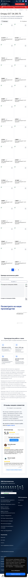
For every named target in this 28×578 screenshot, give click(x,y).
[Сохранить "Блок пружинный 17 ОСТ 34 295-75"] (25, 127)
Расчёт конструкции (20, 4)
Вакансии (3, 537)
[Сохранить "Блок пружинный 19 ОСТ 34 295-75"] (25, 107)
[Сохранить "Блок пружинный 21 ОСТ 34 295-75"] (25, 86)
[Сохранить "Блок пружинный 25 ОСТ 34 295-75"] (25, 46)
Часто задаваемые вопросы (7, 545)
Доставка (3, 540)
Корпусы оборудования (6, 515)
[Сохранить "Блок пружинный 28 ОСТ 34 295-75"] (12, 25)
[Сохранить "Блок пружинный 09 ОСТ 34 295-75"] (25, 208)
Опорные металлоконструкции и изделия (11, 9)
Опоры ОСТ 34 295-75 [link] (26, 9)
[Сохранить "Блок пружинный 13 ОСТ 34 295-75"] (25, 168)
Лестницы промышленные (7, 518)
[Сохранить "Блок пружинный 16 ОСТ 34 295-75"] (12, 147)
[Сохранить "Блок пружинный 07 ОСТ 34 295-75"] (25, 229)
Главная (1, 9)
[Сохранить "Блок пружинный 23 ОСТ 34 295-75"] (25, 66)
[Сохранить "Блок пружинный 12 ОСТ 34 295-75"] (12, 188)
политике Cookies (19, 566)
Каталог (4, 9)
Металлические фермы (6, 523)
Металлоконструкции (8, 9)
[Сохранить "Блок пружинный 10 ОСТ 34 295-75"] (12, 208)
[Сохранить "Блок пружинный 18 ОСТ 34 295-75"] (12, 127)
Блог (19, 502)
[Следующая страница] (18, 270)
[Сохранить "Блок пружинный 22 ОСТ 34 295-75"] (12, 86)
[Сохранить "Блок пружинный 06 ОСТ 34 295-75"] (12, 249)
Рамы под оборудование (6, 530)
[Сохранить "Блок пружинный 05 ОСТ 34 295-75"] (25, 249)
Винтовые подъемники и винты (8, 504)
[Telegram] (23, 1)
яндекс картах (11, 425)
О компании (21, 500)
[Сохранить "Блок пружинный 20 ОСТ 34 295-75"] (12, 107)
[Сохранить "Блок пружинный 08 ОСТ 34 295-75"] (12, 229)
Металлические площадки (7, 521)
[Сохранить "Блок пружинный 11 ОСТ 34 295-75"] (25, 188)
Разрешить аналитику (15, 574)
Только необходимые (15, 570)
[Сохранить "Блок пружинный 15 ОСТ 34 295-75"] (25, 147)
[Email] (20, 1)
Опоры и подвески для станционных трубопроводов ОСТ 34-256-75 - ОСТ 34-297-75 (21, 9)
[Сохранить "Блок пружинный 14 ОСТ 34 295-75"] (12, 168)
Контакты (20, 505)
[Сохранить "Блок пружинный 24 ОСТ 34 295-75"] (12, 66)
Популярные (24, 21)
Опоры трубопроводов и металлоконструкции (16, 9)
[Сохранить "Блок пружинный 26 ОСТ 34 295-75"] (12, 46)
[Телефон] (17, 1)
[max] (26, 1)
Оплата (2, 542)
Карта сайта (3, 556)
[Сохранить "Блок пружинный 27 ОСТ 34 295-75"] (25, 25)
